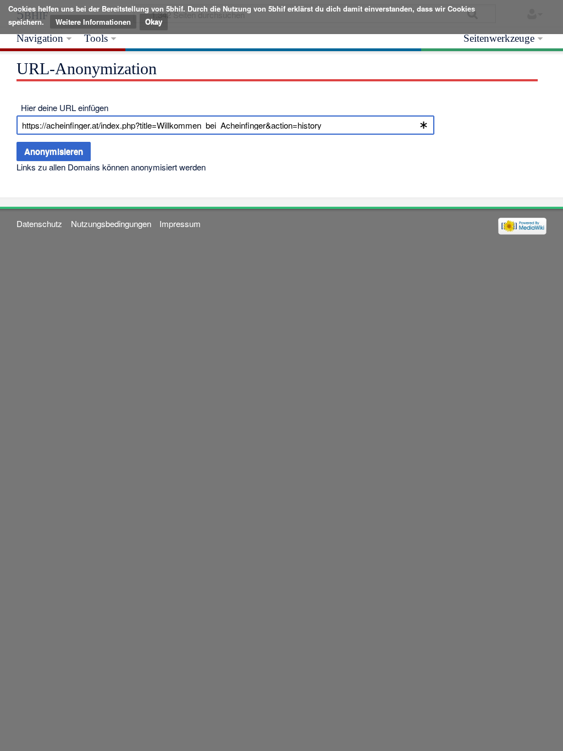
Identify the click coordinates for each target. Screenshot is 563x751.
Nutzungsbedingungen (111, 223)
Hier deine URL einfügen (64, 107)
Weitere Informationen (93, 21)
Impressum (180, 223)
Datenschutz (39, 223)
